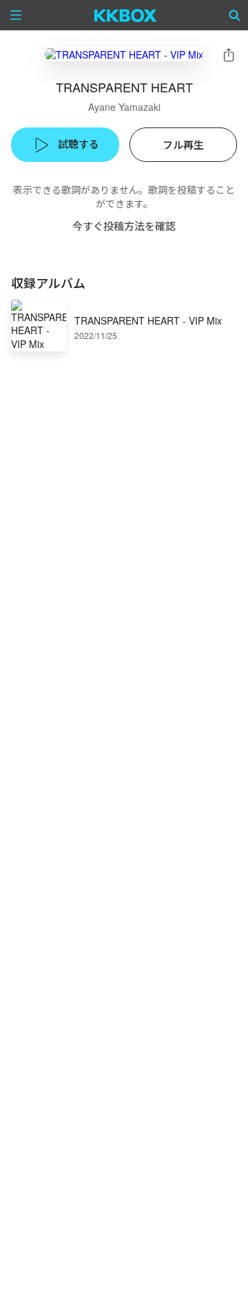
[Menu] (16, 15)
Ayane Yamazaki (124, 107)
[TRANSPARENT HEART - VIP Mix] (124, 54)
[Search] (235, 15)
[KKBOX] (126, 15)
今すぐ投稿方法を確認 (124, 225)
